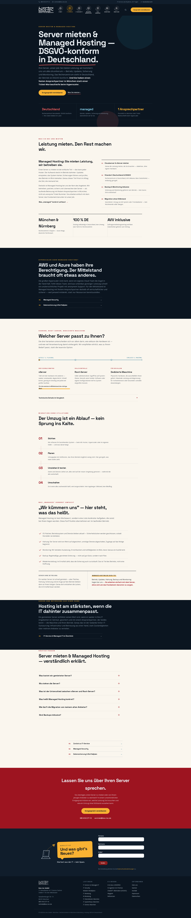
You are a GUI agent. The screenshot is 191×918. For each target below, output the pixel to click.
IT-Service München (89, 905)
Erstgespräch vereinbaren (52, 93)
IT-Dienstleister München (91, 899)
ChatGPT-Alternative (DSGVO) (117, 891)
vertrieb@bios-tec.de (102, 818)
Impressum (135, 893)
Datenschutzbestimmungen (126, 869)
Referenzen (111, 896)
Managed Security (50, 300)
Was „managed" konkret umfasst (52, 202)
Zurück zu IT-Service (81, 743)
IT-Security (86, 888)
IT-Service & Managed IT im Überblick (58, 636)
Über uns (135, 885)
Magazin (110, 893)
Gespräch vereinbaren (141, 10)
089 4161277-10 (86, 818)
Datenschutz (136, 896)
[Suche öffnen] (126, 10)
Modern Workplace (89, 891)
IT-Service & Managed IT (91, 885)
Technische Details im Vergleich (51, 398)
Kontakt (134, 891)
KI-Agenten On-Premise (115, 888)
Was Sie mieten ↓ (74, 92)
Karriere (134, 888)
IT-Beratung (87, 893)
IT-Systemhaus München (91, 902)
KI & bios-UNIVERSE (114, 885)
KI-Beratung (87, 896)
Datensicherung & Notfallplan (55, 305)
